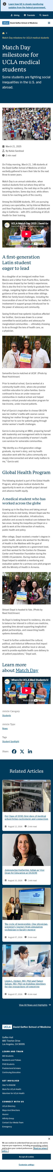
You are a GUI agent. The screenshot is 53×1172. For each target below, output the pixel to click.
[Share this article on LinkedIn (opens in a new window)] (30, 751)
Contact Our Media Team (12, 1122)
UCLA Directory (8, 1106)
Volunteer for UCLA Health (13, 1093)
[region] (26, 1153)
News (5, 728)
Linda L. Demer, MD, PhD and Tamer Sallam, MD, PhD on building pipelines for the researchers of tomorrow (25, 984)
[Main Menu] (49, 23)
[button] (29, 15)
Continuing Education (11, 1072)
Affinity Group (8, 1118)
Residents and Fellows (11, 1060)
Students (6, 715)
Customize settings (26, 1164)
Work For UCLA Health (11, 1089)
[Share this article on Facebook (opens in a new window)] (14, 751)
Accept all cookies (26, 1156)
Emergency (7, 1126)
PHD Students (8, 1064)
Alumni (5, 1114)
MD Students (7, 1056)
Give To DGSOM (8, 1085)
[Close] (49, 1139)
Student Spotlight (10, 741)
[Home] (3, 33)
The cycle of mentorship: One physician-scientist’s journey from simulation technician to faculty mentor (26, 927)
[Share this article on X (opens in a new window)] (22, 751)
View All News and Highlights (33, 1004)
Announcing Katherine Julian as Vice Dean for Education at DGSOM (24, 871)
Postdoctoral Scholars (11, 1068)
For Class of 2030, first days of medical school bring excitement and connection (26, 817)
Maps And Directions (11, 1110)
